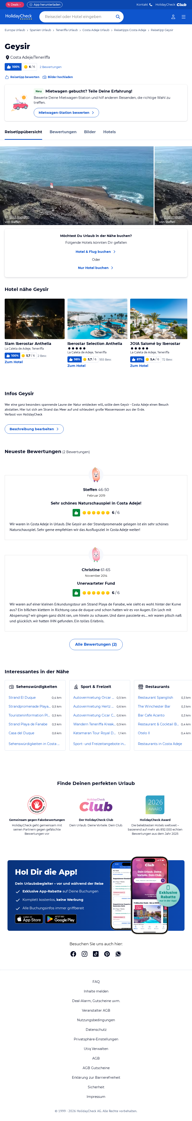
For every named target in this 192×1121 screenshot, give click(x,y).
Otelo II (144, 733)
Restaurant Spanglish (155, 697)
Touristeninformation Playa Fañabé (30, 715)
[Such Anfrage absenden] (118, 16)
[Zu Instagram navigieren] (84, 954)
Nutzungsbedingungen (96, 1020)
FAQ (96, 982)
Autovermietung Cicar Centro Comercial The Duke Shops (94, 715)
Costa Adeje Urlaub (95, 30)
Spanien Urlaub (40, 30)
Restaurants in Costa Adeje (160, 744)
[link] (173, 16)
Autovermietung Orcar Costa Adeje (94, 697)
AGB (96, 1058)
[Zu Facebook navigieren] (73, 954)
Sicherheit (96, 1087)
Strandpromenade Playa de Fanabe (30, 706)
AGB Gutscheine (96, 1068)
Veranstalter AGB (96, 1010)
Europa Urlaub (15, 30)
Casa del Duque (21, 733)
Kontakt (142, 4)
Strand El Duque (22, 697)
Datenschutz (96, 1030)
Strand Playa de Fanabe (28, 724)
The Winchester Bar (154, 706)
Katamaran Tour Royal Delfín (95, 733)
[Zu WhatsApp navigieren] (118, 954)
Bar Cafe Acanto (151, 715)
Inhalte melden (96, 991)
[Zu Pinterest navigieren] (107, 954)
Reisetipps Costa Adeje (130, 30)
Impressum (96, 1097)
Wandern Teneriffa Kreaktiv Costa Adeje (94, 724)
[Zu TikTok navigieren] (96, 954)
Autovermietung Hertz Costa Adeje (94, 706)
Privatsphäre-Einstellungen (96, 1039)
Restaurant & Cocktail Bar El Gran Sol (159, 724)
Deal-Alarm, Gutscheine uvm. (96, 1001)
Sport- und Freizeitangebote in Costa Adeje (99, 744)
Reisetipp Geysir (162, 30)
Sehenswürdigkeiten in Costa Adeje (35, 744)
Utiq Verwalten (96, 1049)
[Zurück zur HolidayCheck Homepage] (19, 17)
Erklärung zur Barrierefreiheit (96, 1077)
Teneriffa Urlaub (67, 30)
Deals (12, 4)
